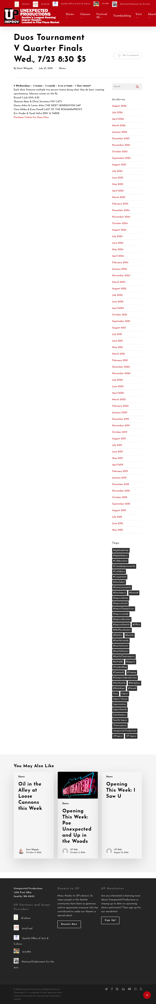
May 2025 (117, 184)
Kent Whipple (25, 68)
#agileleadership (121, 550)
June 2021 (117, 341)
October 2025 (120, 151)
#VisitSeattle (119, 683)
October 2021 (119, 315)
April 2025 (118, 191)
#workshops (119, 688)
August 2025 (119, 165)
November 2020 (121, 373)
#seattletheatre (120, 651)
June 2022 (117, 302)
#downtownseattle (122, 587)
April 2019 (117, 465)
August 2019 (119, 439)
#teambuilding (120, 667)
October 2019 (119, 432)
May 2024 (117, 249)
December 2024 (120, 210)
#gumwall (133, 593)
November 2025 (121, 145)
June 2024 (117, 243)
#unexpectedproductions (125, 678)
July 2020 (117, 380)
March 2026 (119, 125)
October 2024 (120, 223)
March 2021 (118, 354)
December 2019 (120, 419)
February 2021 (120, 360)
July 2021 (117, 334)
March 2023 (118, 282)
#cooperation (119, 577)
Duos (115, 694)
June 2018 (117, 523)
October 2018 (119, 497)
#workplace (134, 683)
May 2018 (117, 530)
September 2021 (121, 321)
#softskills (118, 662)
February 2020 (120, 406)
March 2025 (118, 197)
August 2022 (119, 288)
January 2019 (119, 478)
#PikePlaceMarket (122, 630)
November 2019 (121, 425)
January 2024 (119, 269)
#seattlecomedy (121, 640)
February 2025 (120, 204)
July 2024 (117, 236)
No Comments (130, 55)
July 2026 (117, 112)
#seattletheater (120, 646)
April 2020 (118, 393)
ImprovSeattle (120, 709)
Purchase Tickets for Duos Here (31, 117)
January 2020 (119, 412)
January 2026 (119, 132)
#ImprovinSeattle (121, 625)
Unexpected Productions (124, 731)
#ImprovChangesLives (123, 609)
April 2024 (118, 256)
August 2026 (119, 106)
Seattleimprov (119, 715)
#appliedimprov (120, 555)
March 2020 (119, 399)
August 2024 (119, 230)
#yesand (132, 688)
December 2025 (120, 138)
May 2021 (117, 347)
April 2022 (118, 308)
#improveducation (121, 619)
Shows (62, 68)
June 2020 (118, 386)
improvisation (119, 704)
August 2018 (119, 510)
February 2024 (120, 262)
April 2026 (118, 119)
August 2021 (119, 328)
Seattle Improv (120, 720)
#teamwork (118, 672)
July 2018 (117, 517)
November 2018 (121, 491)
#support (130, 662)
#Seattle (130, 635)
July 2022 (117, 295)
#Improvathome (120, 598)
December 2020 (121, 367)
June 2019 (117, 452)
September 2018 (121, 504)
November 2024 (121, 217)
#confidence (119, 571)
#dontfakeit (119, 582)
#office (136, 625)
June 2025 (117, 178)
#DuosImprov (119, 593)
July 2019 (117, 445)
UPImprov (118, 736)
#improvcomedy (120, 614)
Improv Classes (120, 699)
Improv (124, 694)
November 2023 (121, 275)
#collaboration (120, 561)
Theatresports (120, 725)
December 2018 (120, 484)
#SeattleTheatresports (124, 656)
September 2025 (121, 158)
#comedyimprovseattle (124, 566)
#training (131, 672)
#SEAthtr (117, 635)
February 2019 (120, 471)
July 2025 (117, 171)
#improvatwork (120, 603)
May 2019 (117, 458)
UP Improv (131, 736)
